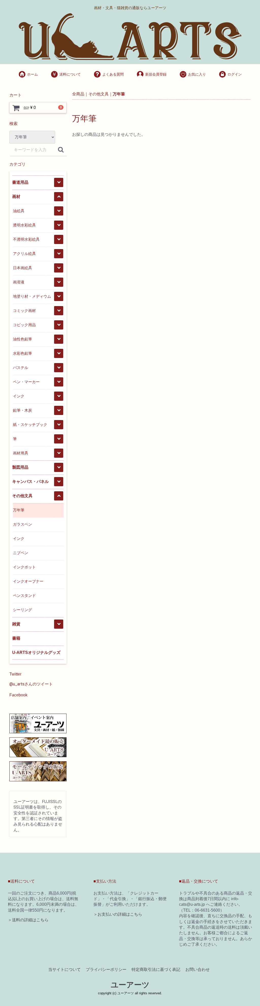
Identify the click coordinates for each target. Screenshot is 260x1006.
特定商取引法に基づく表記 (156, 969)
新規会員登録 (156, 74)
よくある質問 (113, 74)
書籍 (16, 638)
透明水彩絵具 (24, 225)
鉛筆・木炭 (22, 410)
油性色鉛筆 (22, 339)
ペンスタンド (24, 595)
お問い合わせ (197, 969)
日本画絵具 (22, 268)
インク (18, 396)
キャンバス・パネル (30, 481)
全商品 (78, 94)
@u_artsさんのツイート (31, 684)
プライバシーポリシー (106, 969)
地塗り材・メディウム (32, 296)
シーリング (22, 610)
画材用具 (20, 453)
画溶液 (18, 282)
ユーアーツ (130, 985)
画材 (16, 196)
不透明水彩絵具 (26, 239)
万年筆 (18, 510)
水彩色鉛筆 (22, 353)
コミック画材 (24, 310)
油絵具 (18, 211)
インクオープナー (28, 581)
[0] (16, 107)
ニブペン (20, 553)
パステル (20, 367)
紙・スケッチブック (30, 424)
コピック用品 (24, 325)
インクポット (24, 567)
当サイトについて (64, 969)
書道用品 (20, 182)
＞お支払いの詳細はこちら (117, 914)
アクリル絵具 (24, 253)
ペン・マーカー (26, 382)
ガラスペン (22, 524)
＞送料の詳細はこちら (28, 920)
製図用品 (20, 467)
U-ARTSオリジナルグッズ (36, 652)
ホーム (32, 74)
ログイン (235, 74)
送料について (70, 74)
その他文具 (22, 496)
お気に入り (197, 74)
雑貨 (16, 624)
